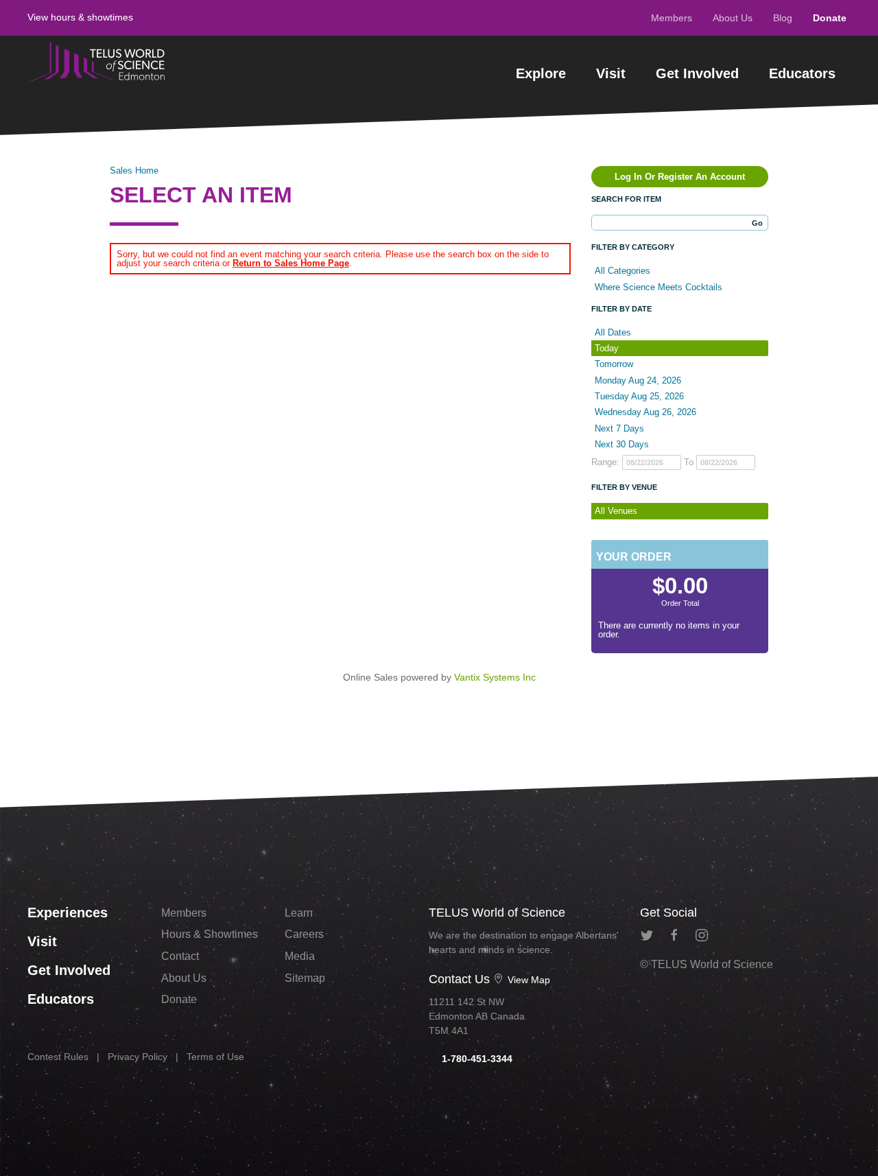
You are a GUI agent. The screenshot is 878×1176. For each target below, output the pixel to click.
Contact (180, 956)
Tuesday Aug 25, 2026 (639, 396)
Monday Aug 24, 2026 (638, 380)
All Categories (622, 271)
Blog (782, 17)
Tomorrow (614, 364)
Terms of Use (215, 1056)
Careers (304, 934)
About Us (732, 17)
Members (671, 17)
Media (300, 956)
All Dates (613, 332)
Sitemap (305, 978)
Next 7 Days (619, 428)
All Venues (616, 511)
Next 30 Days (622, 444)
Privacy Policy (137, 1056)
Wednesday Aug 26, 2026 (645, 412)
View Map (527, 979)
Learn (299, 913)
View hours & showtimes (80, 17)
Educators (802, 73)
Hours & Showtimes (209, 934)
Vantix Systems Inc (495, 677)
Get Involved (697, 73)
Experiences (67, 912)
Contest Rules (57, 1056)
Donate (829, 17)
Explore (541, 73)
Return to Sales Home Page (291, 263)
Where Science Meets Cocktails (658, 287)
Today (607, 348)
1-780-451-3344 (475, 1058)
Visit (611, 73)
